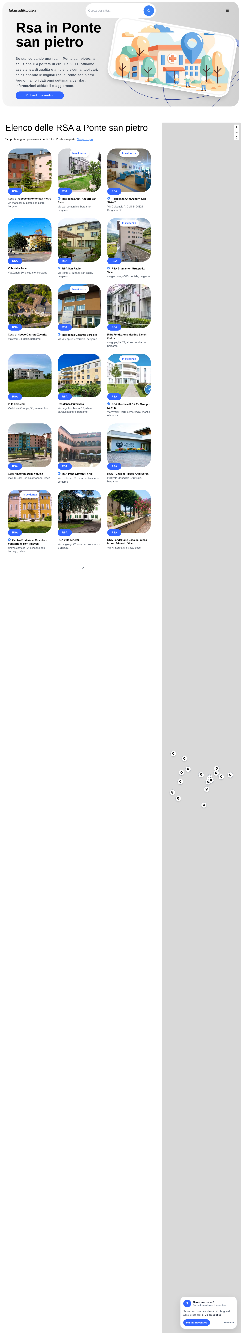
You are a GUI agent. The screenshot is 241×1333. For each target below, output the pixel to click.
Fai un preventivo (196, 1322)
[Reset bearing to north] (236, 137)
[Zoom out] (236, 132)
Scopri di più (85, 139)
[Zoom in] (236, 127)
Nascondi (229, 1322)
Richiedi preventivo (39, 95)
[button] (201, 774)
